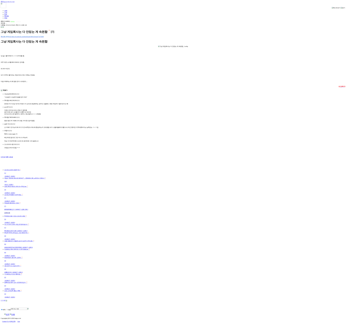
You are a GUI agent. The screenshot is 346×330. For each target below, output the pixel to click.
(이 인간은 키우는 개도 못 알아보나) (16, 228)
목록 (6, 157)
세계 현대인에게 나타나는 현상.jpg (16, 190)
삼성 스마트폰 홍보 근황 (13, 294)
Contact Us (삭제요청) (9, 321)
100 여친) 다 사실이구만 (13, 269)
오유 (5, 12)
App (18, 321)
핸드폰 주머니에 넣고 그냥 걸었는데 (16, 236)
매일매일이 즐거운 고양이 (13, 261)
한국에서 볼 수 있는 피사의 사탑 (15, 219)
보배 (5, 10)
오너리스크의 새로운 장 (12, 173)
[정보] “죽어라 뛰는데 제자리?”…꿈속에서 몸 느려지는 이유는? (25, 181)
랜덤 (5, 18)
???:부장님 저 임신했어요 (13, 277)
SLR (5, 14)
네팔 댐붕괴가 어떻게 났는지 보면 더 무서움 (19, 244)
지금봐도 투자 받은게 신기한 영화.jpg (17, 252)
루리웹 (6, 16)
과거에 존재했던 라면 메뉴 (13, 198)
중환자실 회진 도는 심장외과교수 (15, 286)
